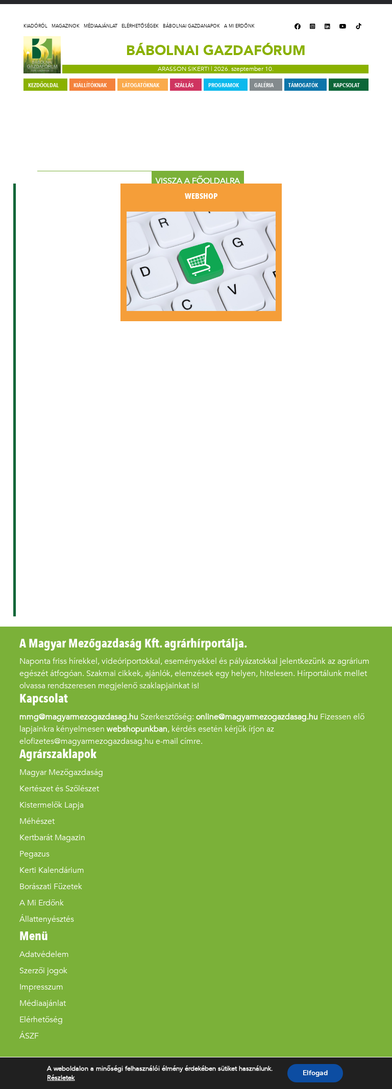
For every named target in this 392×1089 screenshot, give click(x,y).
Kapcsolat (346, 85)
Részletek (61, 1077)
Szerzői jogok (43, 970)
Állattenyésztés (46, 919)
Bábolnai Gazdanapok (191, 26)
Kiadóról (35, 26)
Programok (223, 85)
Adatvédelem (44, 954)
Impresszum (41, 986)
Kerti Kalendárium (51, 870)
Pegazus (34, 853)
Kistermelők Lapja (51, 804)
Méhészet (37, 821)
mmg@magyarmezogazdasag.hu (78, 716)
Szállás (184, 85)
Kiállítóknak (90, 85)
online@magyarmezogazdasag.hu (257, 716)
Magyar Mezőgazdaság (61, 772)
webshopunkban (137, 728)
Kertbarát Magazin (52, 837)
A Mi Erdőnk (239, 26)
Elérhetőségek (140, 26)
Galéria (264, 85)
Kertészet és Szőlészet (59, 788)
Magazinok (66, 26)
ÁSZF (29, 1035)
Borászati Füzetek (50, 886)
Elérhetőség (41, 1019)
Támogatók (303, 85)
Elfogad (315, 1073)
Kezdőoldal (43, 85)
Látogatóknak (140, 85)
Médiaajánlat (100, 26)
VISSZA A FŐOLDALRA (198, 180)
